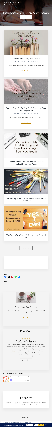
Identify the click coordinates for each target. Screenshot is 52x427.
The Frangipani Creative (13, 3)
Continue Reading (26, 71)
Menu (47, 3)
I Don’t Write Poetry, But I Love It (26, 58)
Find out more (26, 17)
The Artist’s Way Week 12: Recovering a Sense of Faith (26, 236)
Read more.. (26, 318)
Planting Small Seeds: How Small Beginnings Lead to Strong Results (26, 109)
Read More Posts (26, 248)
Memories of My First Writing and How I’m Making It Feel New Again (26, 162)
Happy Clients (26, 331)
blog (13, 351)
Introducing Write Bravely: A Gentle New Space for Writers (26, 199)
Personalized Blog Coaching (26, 307)
